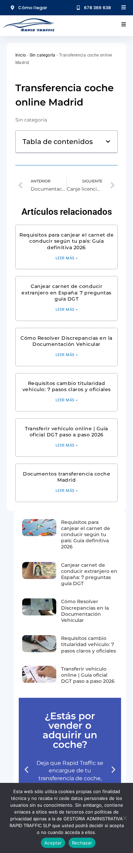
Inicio (20, 55)
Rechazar (82, 843)
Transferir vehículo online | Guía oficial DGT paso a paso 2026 (66, 431)
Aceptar (53, 843)
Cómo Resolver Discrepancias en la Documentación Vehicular (66, 341)
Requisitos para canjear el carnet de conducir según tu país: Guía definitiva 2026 (66, 241)
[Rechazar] (124, 818)
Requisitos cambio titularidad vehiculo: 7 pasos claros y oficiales (67, 386)
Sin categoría (43, 55)
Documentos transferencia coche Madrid (66, 477)
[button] (108, 141)
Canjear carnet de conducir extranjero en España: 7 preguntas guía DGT (66, 292)
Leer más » (67, 258)
